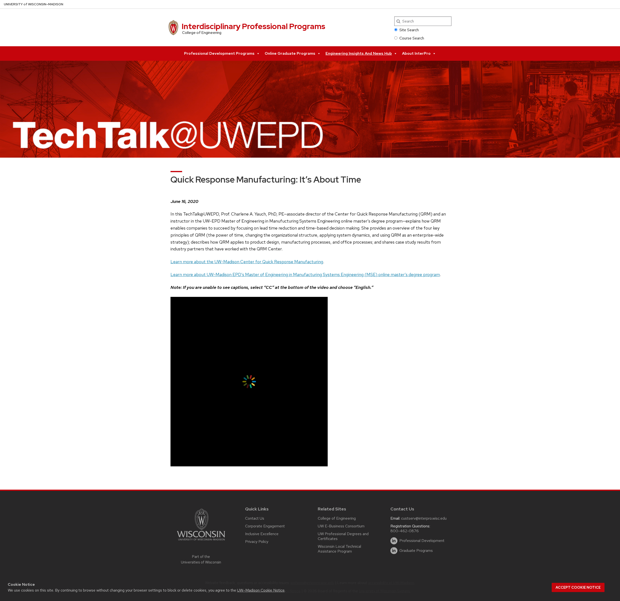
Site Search (409, 29)
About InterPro (416, 53)
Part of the (201, 559)
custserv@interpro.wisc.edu (424, 518)
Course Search (411, 38)
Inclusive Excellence (262, 533)
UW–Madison (33, 4)
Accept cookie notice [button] (578, 587)
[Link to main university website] (201, 541)
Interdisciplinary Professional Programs (253, 26)
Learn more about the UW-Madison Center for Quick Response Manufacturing (246, 261)
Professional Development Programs (219, 53)
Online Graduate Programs (290, 53)
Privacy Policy (256, 541)
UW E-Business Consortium (341, 526)
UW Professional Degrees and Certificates (343, 536)
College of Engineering (337, 518)
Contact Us (254, 518)
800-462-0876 (404, 530)
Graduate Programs (416, 550)
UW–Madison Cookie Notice (261, 590)
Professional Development (421, 540)
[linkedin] (393, 540)
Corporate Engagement (265, 526)
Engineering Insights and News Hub (359, 53)
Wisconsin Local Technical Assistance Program (339, 549)
